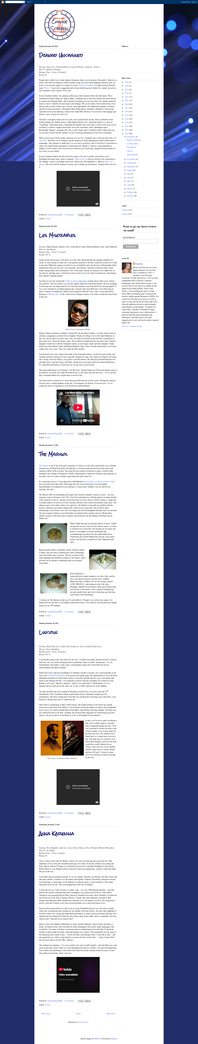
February (131, 192)
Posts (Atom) (83, 1022)
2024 (127, 89)
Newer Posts (46, 1013)
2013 (127, 130)
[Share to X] (84, 215)
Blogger (114, 1038)
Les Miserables (57, 235)
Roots (47, 88)
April (129, 184)
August (130, 170)
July (129, 173)
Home (78, 1013)
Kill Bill (43, 140)
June (129, 177)
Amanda (50, 214)
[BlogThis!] (81, 215)
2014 (127, 126)
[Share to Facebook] (87, 215)
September (131, 166)
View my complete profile (132, 326)
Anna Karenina (56, 833)
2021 (127, 100)
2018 (127, 111)
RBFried (97, 1038)
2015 (127, 122)
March (130, 188)
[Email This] (79, 215)
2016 (127, 119)
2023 (127, 93)
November (131, 159)
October (130, 163)
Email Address (129, 237)
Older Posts (110, 1013)
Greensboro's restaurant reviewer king (99, 481)
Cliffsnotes (69, 281)
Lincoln (48, 632)
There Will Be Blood (56, 675)
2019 (127, 108)
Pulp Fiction (80, 159)
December (131, 136)
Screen (47, 218)
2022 (127, 96)
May (129, 181)
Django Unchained (61, 55)
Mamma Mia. (54, 294)
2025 (127, 85)
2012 (127, 133)
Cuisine (48, 615)
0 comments (69, 214)
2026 (127, 82)
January (130, 195)
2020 (127, 104)
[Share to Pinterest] (89, 215)
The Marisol (53, 454)
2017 (127, 115)
